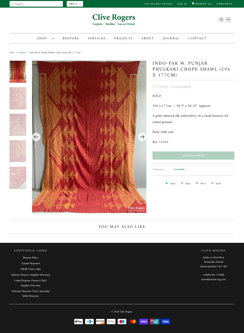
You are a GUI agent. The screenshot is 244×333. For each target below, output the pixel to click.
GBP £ (73, 3)
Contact (198, 38)
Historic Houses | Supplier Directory (30, 275)
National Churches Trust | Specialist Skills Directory (30, 293)
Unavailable (179, 169)
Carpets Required (30, 263)
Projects (123, 38)
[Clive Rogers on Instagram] (221, 19)
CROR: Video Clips (30, 269)
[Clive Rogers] (122, 21)
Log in (182, 3)
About (147, 38)
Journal (171, 38)
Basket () (203, 3)
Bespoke (71, 38)
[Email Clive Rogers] (228, 19)
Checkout (225, 3)
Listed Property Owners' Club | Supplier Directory (30, 283)
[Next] (142, 137)
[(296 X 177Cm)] (89, 137)
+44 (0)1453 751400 (158, 3)
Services (97, 38)
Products (23, 53)
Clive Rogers (126, 312)
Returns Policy (30, 257)
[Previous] (36, 137)
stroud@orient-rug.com (213, 279)
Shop (43, 38)
